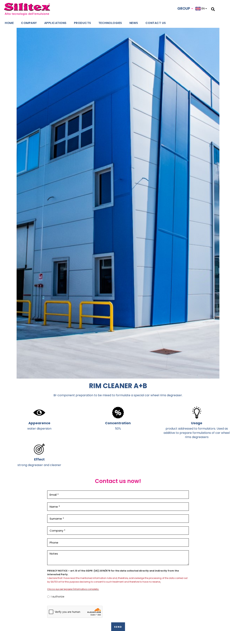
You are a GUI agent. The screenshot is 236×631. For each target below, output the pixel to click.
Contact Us (155, 23)
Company (29, 23)
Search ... (221, 8)
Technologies (110, 23)
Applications (55, 23)
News (133, 23)
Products (82, 23)
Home (9, 23)
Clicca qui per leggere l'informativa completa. (73, 589)
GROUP (184, 8)
